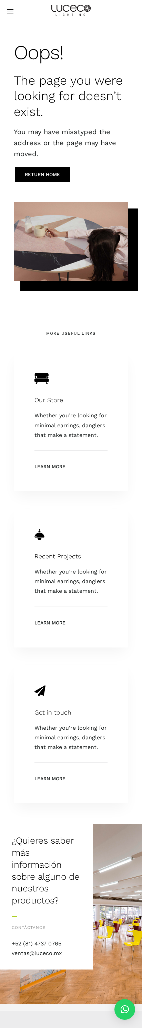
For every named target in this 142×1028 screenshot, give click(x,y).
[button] (124, 1009)
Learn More (49, 466)
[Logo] (71, 7)
